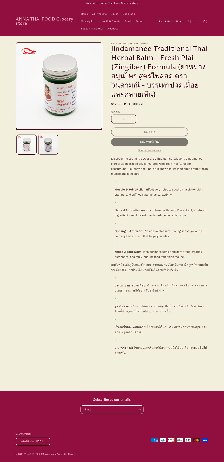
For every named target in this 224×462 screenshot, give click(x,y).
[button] (190, 21)
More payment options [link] (149, 150)
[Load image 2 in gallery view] (48, 145)
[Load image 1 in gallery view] (26, 145)
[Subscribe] (139, 409)
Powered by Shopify (66, 454)
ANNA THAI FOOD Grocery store (40, 454)
